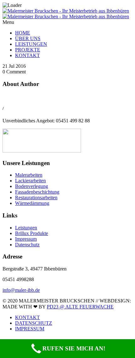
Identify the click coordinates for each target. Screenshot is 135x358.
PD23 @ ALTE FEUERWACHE (80, 306)
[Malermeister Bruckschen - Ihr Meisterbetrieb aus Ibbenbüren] (66, 13)
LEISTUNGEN (31, 44)
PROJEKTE (27, 49)
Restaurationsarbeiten (36, 197)
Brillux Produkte (31, 233)
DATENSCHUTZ (33, 323)
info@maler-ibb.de (21, 290)
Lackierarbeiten (30, 180)
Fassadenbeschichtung (37, 192)
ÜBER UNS (27, 38)
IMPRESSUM (29, 328)
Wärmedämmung (32, 203)
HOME (22, 32)
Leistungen (26, 227)
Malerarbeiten (28, 175)
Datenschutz (27, 244)
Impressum (26, 239)
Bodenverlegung (31, 186)
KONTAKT (27, 55)
